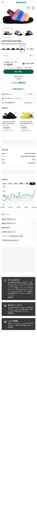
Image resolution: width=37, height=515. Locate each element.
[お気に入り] (28, 8)
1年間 (26, 183)
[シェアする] (33, 8)
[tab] (8, 33)
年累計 (21, 183)
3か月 (10, 183)
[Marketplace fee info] (30, 68)
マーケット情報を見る (18, 82)
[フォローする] (16, 113)
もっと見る (30, 49)
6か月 (15, 183)
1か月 (4, 183)
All (32, 183)
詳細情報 (20, 297)
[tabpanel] (18, 16)
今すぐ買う (18, 72)
